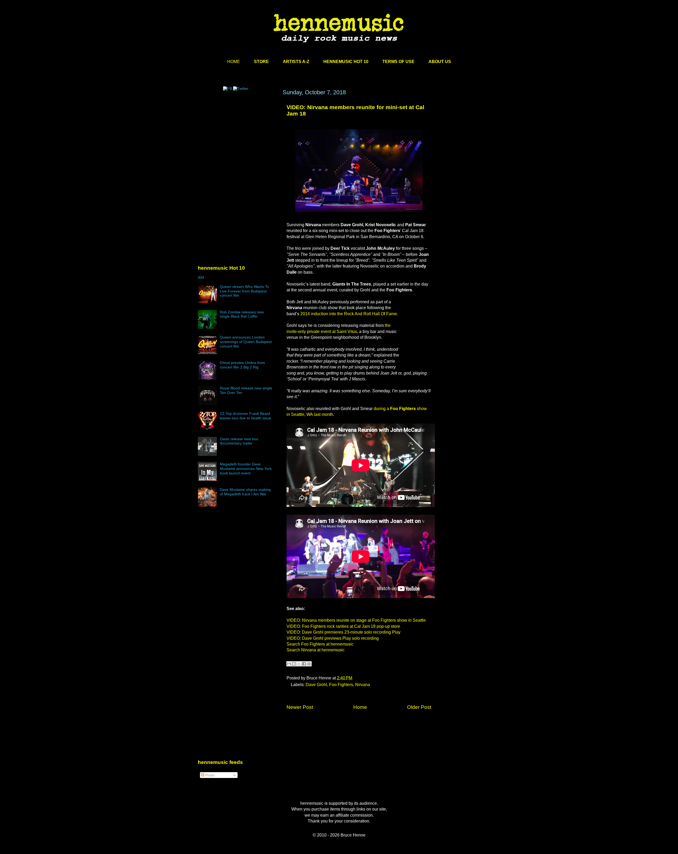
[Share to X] (299, 663)
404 (201, 277)
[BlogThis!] (294, 663)
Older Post (419, 707)
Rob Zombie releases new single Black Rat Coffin (242, 314)
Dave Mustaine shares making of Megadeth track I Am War (245, 491)
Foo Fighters (341, 684)
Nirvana (362, 684)
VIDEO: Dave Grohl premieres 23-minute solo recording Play (343, 632)
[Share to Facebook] (304, 663)
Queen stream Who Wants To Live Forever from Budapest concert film (244, 291)
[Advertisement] (237, 139)
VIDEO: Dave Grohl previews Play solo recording (333, 638)
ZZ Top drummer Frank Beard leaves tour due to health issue (245, 415)
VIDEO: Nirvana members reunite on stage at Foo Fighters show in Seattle (356, 620)
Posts (209, 775)
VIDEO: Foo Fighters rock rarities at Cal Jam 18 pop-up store (343, 626)
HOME (233, 61)
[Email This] (289, 663)
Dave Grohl (316, 684)
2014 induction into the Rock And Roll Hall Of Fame (348, 314)
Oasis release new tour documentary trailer (239, 441)
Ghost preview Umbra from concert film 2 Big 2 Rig (242, 365)
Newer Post (300, 707)
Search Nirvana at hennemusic (316, 650)
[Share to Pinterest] (309, 663)
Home (360, 707)
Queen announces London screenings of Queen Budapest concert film (246, 341)
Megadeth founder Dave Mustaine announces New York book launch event (246, 468)
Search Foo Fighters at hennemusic (320, 644)
